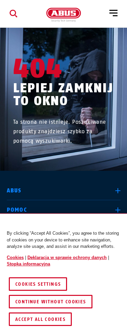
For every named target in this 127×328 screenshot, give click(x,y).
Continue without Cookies (50, 302)
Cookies (15, 257)
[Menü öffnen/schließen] (113, 13)
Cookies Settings (38, 284)
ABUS (14, 190)
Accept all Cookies (40, 319)
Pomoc (17, 210)
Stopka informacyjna (28, 263)
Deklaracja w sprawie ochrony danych (67, 257)
